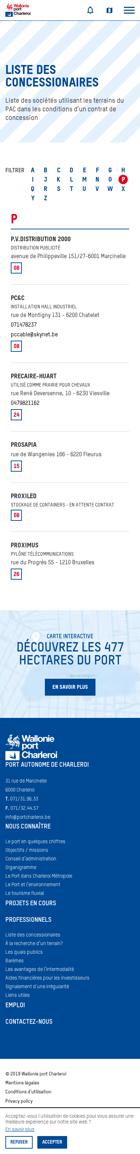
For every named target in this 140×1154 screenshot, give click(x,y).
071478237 (24, 325)
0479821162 (25, 403)
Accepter (52, 1142)
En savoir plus (19, 1129)
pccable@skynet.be (34, 335)
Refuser (19, 1142)
